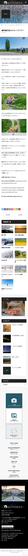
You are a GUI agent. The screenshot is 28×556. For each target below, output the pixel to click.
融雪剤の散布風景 (6, 247)
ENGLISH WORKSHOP (14, 448)
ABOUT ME (14, 462)
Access (5, 540)
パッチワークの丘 (19, 247)
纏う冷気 (4, 235)
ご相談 (3, 173)
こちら (11, 177)
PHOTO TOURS (14, 444)
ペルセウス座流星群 (17, 346)
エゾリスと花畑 (18, 274)
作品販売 (14, 420)
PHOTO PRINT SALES (14, 471)
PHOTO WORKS (14, 457)
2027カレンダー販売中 (17, 324)
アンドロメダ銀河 (16, 367)
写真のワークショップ (9, 155)
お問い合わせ (14, 436)
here (21, 196)
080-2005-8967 (8, 521)
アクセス (5, 522)
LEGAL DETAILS (14, 476)
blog (14, 467)
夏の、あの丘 (15, 356)
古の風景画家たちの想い (18, 335)
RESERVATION (14, 453)
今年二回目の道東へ (20, 235)
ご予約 (14, 405)
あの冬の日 (4, 260)
